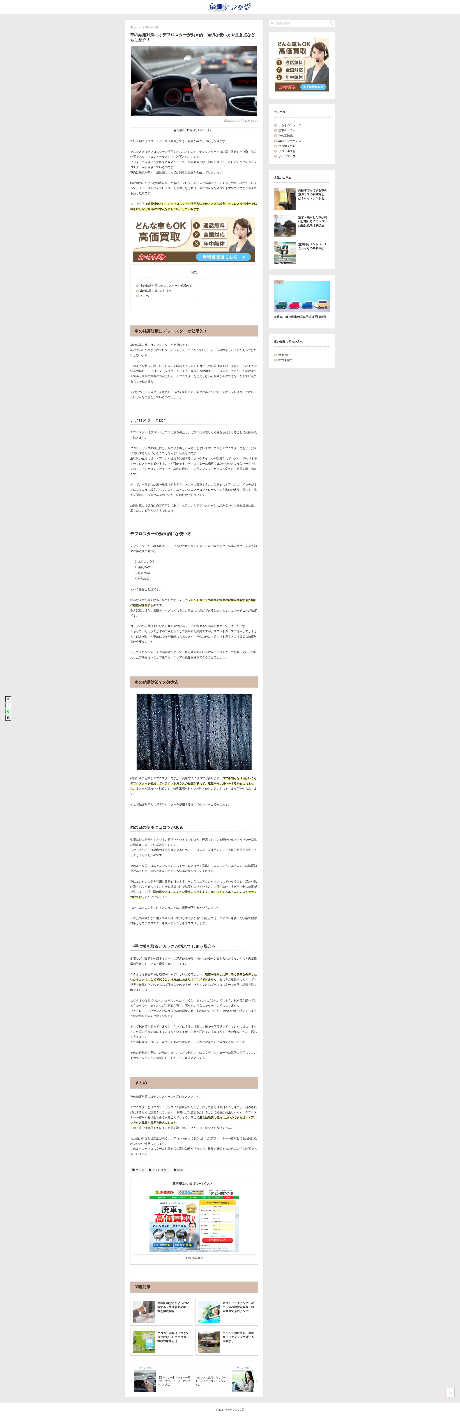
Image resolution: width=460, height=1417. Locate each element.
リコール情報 (287, 151)
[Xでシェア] (8, 699)
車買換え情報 (287, 146)
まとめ (144, 296)
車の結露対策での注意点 (156, 290)
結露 (180, 1170)
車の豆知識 (285, 135)
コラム (139, 1170)
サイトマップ (287, 156)
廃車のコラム (287, 130)
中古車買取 (285, 360)
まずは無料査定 (194, 1258)
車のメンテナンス (289, 140)
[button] (8, 718)
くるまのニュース (289, 125)
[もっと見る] (194, 301)
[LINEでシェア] (8, 711)
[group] (302, 302)
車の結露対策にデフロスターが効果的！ (166, 285)
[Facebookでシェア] (8, 705)
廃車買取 (284, 354)
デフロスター (160, 1170)
